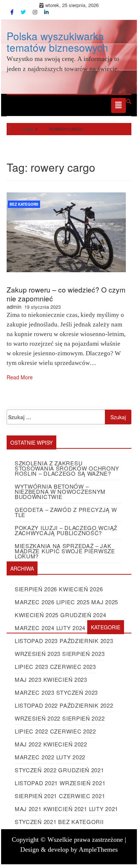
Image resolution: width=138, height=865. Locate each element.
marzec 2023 (34, 692)
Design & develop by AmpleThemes (69, 849)
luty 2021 (103, 809)
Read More (20, 377)
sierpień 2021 (36, 796)
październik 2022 (86, 705)
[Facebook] (12, 12)
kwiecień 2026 (81, 589)
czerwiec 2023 (73, 666)
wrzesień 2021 (82, 783)
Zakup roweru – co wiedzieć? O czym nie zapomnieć (66, 293)
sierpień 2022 (83, 718)
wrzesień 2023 (37, 653)
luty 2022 (70, 757)
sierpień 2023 (83, 653)
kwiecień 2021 (65, 809)
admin (14, 306)
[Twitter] (24, 12)
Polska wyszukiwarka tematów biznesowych (57, 41)
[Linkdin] (46, 12)
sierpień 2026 (36, 589)
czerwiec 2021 (82, 796)
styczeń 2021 (35, 821)
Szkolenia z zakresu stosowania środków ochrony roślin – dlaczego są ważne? (67, 468)
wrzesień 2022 (37, 718)
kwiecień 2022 (65, 744)
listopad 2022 (36, 705)
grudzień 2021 (81, 770)
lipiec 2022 (31, 731)
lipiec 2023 (31, 666)
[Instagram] (36, 12)
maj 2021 (28, 809)
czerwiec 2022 (73, 731)
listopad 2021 (36, 783)
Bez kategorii (24, 204)
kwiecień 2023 (65, 679)
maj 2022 (28, 744)
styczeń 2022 (35, 770)
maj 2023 (28, 679)
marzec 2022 (34, 757)
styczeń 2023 (77, 692)
